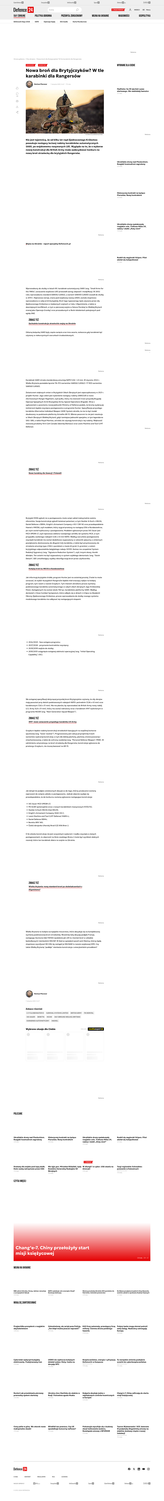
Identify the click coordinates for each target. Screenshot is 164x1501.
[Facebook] (129, 1469)
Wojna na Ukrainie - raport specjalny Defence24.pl (48, 244)
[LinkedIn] (139, 1469)
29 (17, 96)
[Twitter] (134, 1469)
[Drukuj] (17, 101)
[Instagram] (148, 1469)
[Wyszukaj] (77, 9)
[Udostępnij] (17, 112)
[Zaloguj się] (130, 10)
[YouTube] (144, 1469)
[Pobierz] (17, 106)
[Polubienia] (17, 88)
